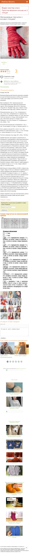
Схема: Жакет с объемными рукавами (6, 356)
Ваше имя (2, 324)
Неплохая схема (3, 71)
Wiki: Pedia (14, 380)
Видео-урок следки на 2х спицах (14, 508)
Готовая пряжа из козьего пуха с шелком (14, 393)
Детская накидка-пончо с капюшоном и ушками (14, 436)
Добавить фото (4, 63)
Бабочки (14, 463)
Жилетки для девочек (14, 450)
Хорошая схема (7, 71)
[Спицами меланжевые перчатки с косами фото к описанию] (14, 42)
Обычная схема (5, 71)
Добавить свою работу (11, 81)
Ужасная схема (1, 71)
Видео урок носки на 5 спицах (14, 536)
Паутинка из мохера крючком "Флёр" (14, 407)
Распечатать (4, 87)
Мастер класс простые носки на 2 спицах (14, 522)
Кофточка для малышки (14, 476)
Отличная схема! (9, 71)
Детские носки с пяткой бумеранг (14, 494)
